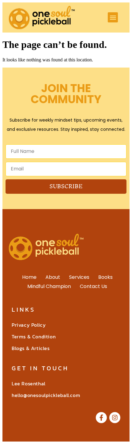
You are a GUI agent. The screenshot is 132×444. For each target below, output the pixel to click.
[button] (113, 17)
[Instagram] (114, 417)
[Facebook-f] (101, 417)
